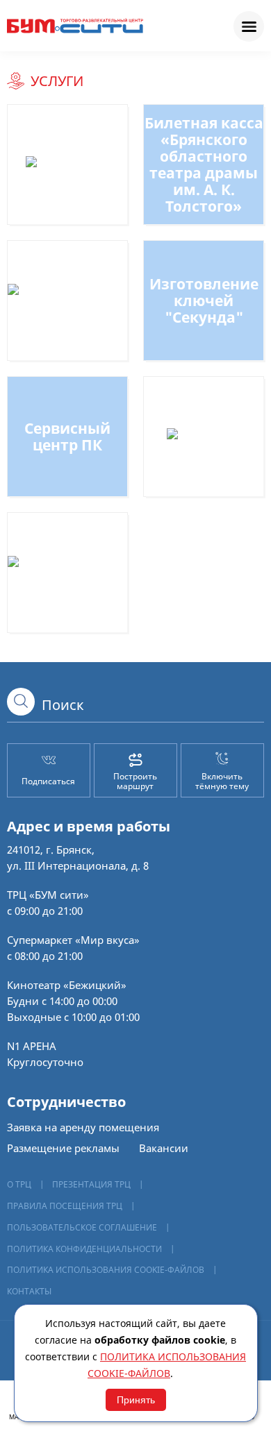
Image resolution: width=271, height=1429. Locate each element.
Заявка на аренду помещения (83, 1127)
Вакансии (163, 1148)
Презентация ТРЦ (91, 1184)
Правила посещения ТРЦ (64, 1206)
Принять (136, 1399)
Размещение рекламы (63, 1148)
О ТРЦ (19, 1184)
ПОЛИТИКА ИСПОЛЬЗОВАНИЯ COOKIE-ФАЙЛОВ (105, 1270)
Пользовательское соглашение (82, 1227)
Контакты (29, 1291)
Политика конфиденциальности (84, 1249)
